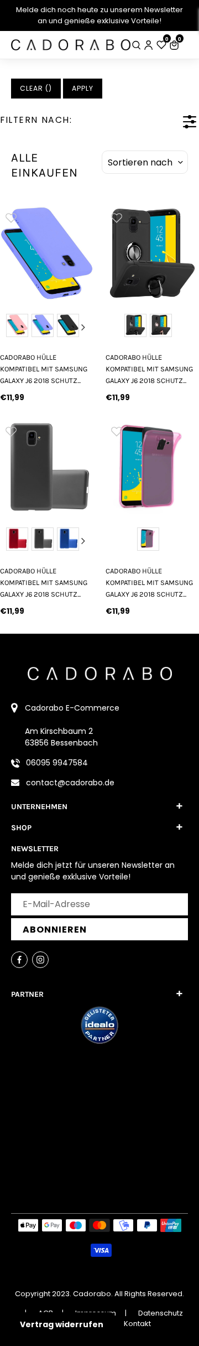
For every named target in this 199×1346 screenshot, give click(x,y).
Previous (9, 327)
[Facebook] (19, 959)
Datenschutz (160, 1313)
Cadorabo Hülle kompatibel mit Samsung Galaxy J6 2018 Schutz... (43, 369)
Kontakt (137, 1323)
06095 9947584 (57, 762)
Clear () (36, 88)
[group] (46, 253)
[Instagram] (40, 959)
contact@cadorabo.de (70, 782)
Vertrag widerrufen (61, 1324)
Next (83, 327)
